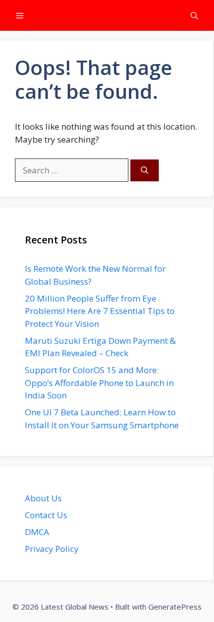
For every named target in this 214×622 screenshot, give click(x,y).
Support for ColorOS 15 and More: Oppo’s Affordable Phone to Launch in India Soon (99, 382)
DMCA (37, 532)
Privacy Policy (52, 548)
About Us (43, 498)
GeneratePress (175, 607)
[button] (194, 15)
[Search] (144, 170)
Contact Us (46, 515)
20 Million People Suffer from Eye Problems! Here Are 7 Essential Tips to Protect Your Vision (100, 311)
